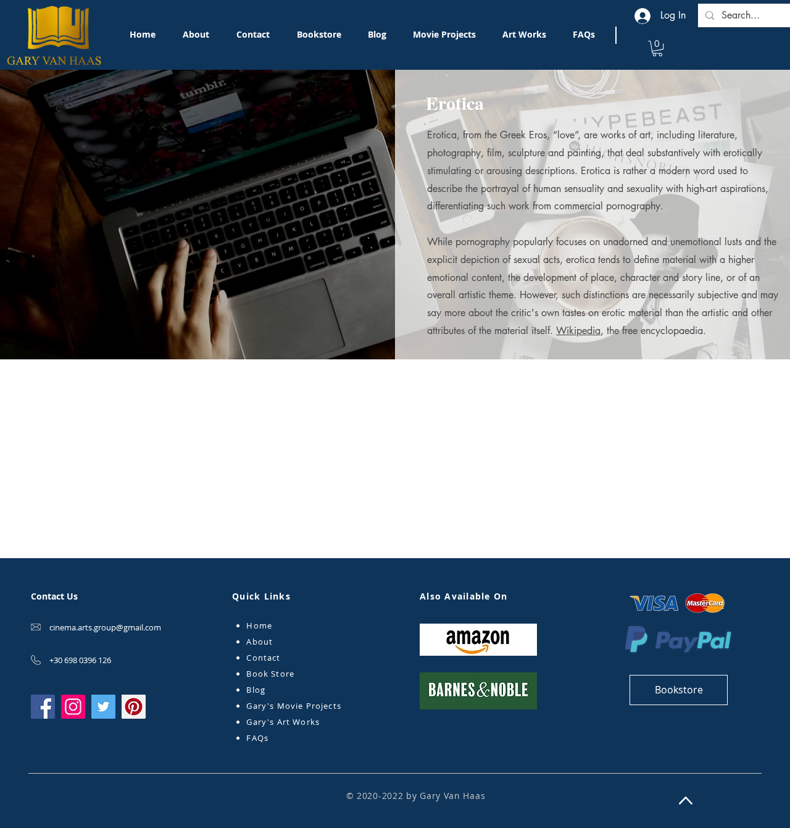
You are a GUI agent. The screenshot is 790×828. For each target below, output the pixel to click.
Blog (255, 689)
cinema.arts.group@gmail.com (105, 627)
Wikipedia (578, 330)
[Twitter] (103, 707)
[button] (657, 48)
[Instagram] (73, 707)
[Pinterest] (134, 707)
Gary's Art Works (283, 721)
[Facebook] (43, 707)
